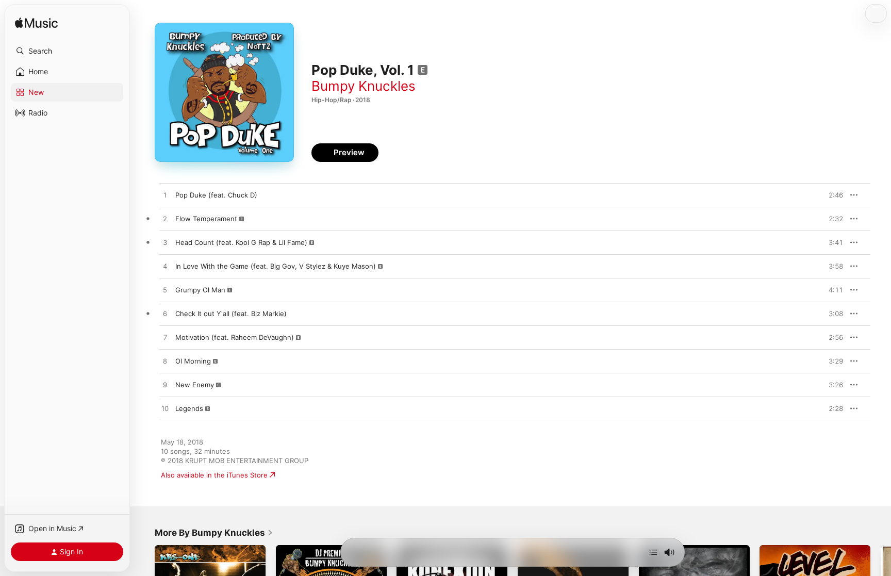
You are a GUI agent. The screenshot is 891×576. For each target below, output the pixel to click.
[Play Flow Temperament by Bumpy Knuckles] (165, 219)
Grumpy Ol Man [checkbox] (200, 290)
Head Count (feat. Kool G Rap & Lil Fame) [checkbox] (241, 242)
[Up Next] (653, 552)
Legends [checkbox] (189, 408)
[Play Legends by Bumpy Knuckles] (165, 409)
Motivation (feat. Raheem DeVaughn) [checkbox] (234, 337)
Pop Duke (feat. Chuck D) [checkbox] (216, 195)
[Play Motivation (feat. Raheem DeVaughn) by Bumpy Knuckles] (165, 337)
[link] (214, 532)
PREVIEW (831, 195)
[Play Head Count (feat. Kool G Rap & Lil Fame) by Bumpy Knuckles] (165, 243)
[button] (67, 51)
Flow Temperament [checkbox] (206, 219)
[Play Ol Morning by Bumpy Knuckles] (165, 361)
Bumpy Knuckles (363, 86)
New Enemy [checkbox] (194, 385)
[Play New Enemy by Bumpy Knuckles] (165, 385)
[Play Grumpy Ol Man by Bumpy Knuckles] (165, 290)
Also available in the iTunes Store (214, 475)
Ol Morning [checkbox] (193, 361)
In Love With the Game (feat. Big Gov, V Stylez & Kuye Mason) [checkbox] (275, 266)
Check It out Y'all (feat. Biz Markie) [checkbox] (231, 313)
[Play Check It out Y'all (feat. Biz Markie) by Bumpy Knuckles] (165, 314)
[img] (36, 23)
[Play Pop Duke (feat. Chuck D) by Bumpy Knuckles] (165, 195)
